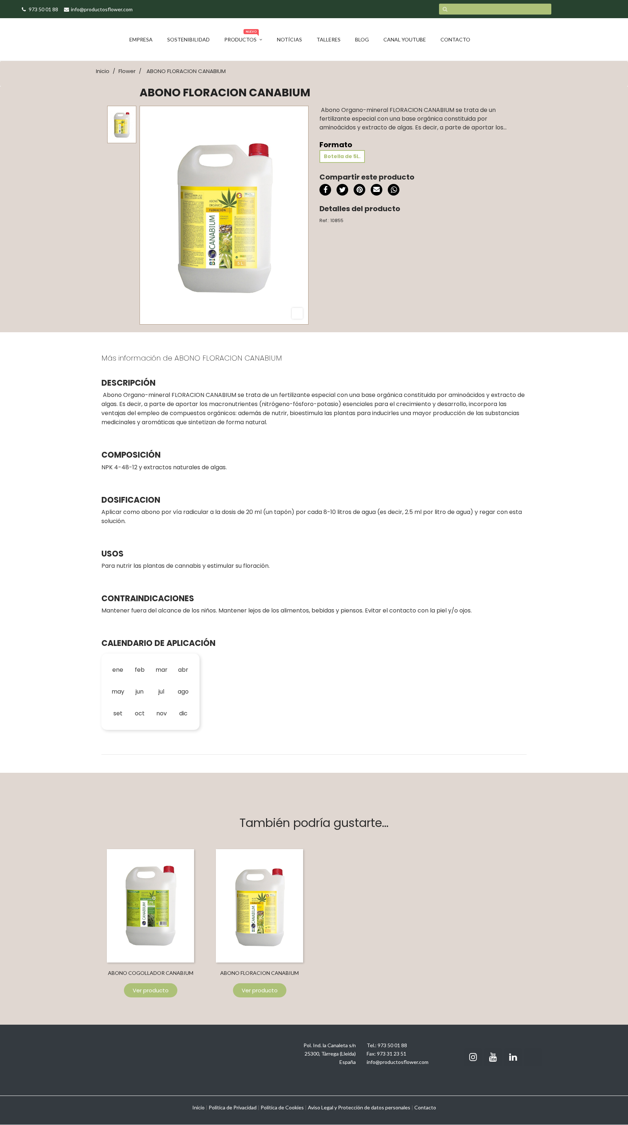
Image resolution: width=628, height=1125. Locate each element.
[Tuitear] (342, 190)
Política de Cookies (282, 1107)
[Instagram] (473, 1057)
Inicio (198, 1107)
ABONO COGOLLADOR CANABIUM (150, 973)
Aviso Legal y (322, 1107)
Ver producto (151, 990)
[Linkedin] (513, 1057)
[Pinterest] (359, 190)
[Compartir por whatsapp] (393, 191)
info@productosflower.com (397, 1062)
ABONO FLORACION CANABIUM (259, 973)
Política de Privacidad (233, 1107)
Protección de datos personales (374, 1107)
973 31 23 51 (391, 1053)
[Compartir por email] (376, 191)
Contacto (425, 1107)
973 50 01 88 (392, 1045)
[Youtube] (493, 1057)
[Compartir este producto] (325, 190)
